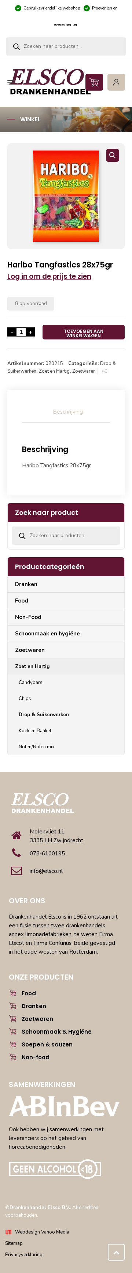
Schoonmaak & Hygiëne (57, 1032)
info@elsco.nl (46, 871)
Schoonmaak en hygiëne (47, 633)
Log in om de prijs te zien (49, 276)
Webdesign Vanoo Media (42, 1232)
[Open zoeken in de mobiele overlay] (66, 46)
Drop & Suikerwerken (44, 714)
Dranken (26, 584)
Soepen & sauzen (47, 1044)
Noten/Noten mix (37, 747)
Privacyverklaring (24, 1254)
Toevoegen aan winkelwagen (83, 333)
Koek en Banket (35, 730)
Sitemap (14, 1243)
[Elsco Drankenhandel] (65, 82)
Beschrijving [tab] (68, 411)
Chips (25, 698)
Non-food (36, 1057)
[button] (112, 155)
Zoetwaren (84, 371)
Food (21, 600)
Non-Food (28, 617)
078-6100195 (47, 853)
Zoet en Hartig (54, 371)
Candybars (31, 682)
